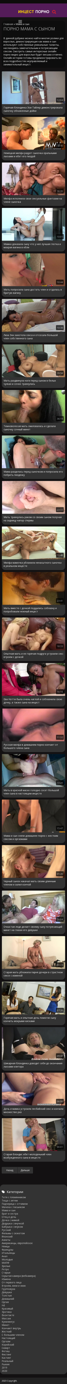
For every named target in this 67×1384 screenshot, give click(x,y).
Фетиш (6, 1351)
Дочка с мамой (10, 1220)
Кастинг (6, 1357)
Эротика (7, 1311)
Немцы (6, 1246)
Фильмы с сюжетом (13, 1233)
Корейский (8, 1344)
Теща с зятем (10, 1200)
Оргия (5, 1302)
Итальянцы (8, 1253)
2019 (4, 1367)
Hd (3, 1305)
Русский (6, 1230)
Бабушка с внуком (12, 1226)
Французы (7, 1249)
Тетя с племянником (14, 1197)
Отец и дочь (9, 1216)
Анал (4, 1256)
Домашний (8, 1298)
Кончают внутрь (11, 1328)
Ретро (5, 1269)
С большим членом (13, 1334)
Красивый (7, 1308)
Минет (5, 1325)
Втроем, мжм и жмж (14, 1285)
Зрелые (6, 1266)
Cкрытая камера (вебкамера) (19, 1275)
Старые (6, 1272)
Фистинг (6, 1354)
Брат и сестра (10, 1213)
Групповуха (8, 1289)
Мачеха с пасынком (13, 1207)
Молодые (7, 1259)
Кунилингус (8, 1321)
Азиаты (6, 1239)
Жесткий (7, 1331)
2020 (4, 1370)
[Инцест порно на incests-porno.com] (34, 11)
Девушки (7, 1292)
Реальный (7, 1361)
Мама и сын (8, 1210)
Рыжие (6, 1364)
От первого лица (11, 1282)
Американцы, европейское (17, 1243)
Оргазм (6, 1341)
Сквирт (6, 1348)
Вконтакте (8, 1315)
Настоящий (8, 1338)
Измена (6, 1279)
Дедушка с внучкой (13, 1223)
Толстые (7, 1295)
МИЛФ (5, 1262)
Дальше (25, 1170)
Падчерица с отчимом (15, 1203)
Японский (7, 1236)
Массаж (6, 1318)
